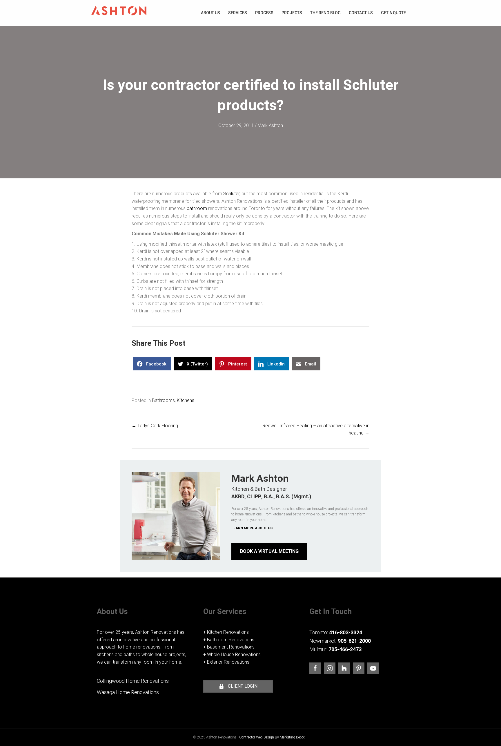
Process (264, 12)
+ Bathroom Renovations (228, 639)
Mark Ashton (270, 125)
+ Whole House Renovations (232, 654)
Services (237, 12)
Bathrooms (163, 400)
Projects (292, 12)
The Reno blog (325, 12)
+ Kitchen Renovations (226, 632)
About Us (210, 12)
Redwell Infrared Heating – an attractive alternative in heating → (315, 429)
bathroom (197, 208)
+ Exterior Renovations (226, 662)
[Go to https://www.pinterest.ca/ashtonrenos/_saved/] (358, 668)
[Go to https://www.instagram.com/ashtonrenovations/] (329, 668)
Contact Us (361, 12)
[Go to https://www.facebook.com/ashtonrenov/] (315, 668)
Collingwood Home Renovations (133, 681)
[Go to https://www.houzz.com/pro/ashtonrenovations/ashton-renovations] (344, 668)
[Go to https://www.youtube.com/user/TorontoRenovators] (373, 668)
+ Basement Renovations (229, 647)
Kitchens (185, 400)
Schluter (231, 193)
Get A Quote (393, 12)
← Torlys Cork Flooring (155, 425)
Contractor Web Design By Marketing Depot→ (273, 737)
